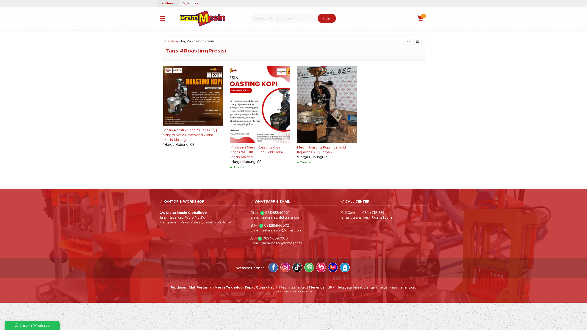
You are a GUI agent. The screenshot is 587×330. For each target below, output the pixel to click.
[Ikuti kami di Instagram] (285, 268)
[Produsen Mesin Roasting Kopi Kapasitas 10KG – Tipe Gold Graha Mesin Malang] (260, 104)
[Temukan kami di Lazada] (333, 268)
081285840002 (276, 225)
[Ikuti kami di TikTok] (297, 268)
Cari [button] (328, 18)
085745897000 (275, 238)
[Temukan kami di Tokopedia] (309, 268)
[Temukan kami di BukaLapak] (321, 268)
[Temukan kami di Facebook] (273, 268)
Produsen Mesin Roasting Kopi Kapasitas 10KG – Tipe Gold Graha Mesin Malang (256, 152)
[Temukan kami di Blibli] (345, 268)
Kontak (192, 3)
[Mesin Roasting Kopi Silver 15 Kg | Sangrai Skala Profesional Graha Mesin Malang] (193, 95)
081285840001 (277, 213)
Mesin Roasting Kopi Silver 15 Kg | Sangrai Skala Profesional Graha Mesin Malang (190, 135)
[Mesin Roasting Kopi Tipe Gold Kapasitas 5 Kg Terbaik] (327, 104)
